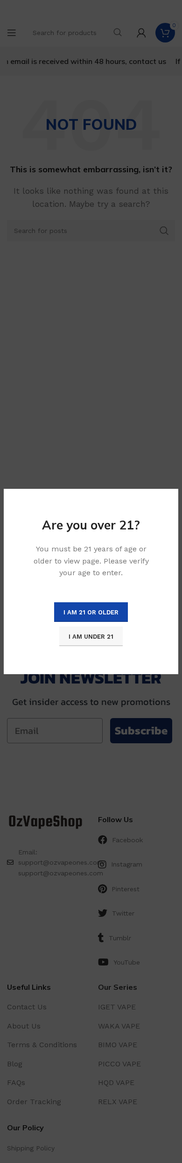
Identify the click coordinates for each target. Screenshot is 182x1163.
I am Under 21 (91, 636)
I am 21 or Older (91, 612)
